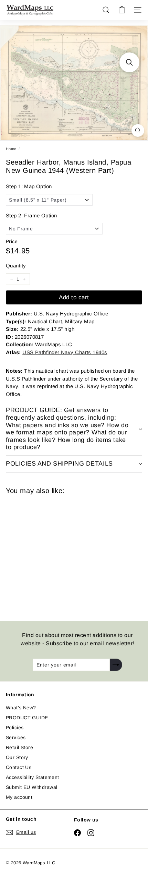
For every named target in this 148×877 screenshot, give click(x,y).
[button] (129, 62)
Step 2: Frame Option (31, 215)
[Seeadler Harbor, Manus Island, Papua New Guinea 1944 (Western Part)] (54, 553)
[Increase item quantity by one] (24, 279)
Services (15, 737)
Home (11, 149)
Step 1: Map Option (29, 186)
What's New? (21, 707)
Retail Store (19, 747)
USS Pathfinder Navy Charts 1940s (64, 352)
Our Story (17, 757)
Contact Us (18, 767)
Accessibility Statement (32, 777)
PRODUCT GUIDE (27, 717)
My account (19, 797)
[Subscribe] (116, 665)
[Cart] (122, 10)
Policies (14, 727)
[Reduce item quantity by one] (12, 279)
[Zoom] (137, 130)
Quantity (16, 265)
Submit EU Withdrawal (31, 787)
